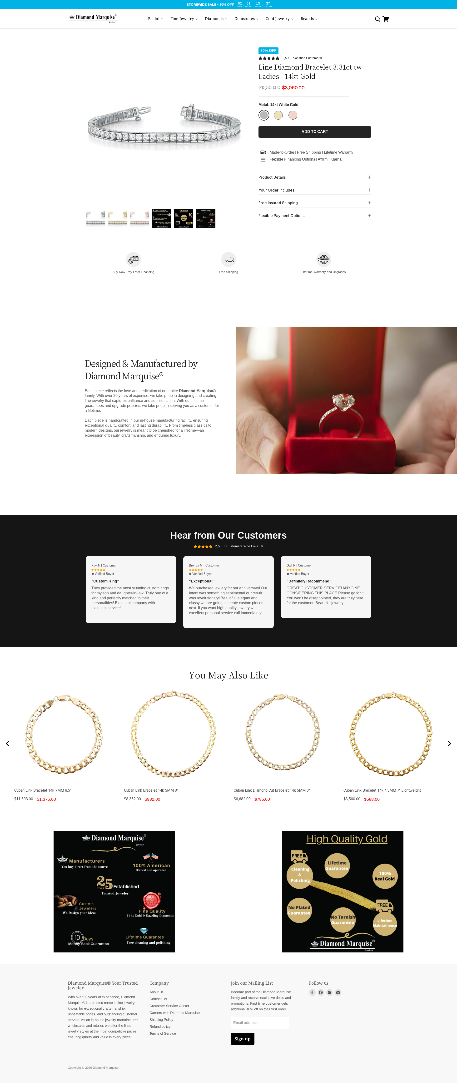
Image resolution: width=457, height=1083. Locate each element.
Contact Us (158, 999)
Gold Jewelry (278, 18)
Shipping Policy (161, 1019)
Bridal (154, 18)
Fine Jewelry (182, 18)
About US (156, 992)
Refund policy (160, 1026)
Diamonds (214, 18)
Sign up (243, 1039)
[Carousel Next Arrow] (449, 743)
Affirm (323, 159)
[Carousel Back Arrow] (7, 743)
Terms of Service (162, 1033)
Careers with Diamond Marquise (174, 1013)
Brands (308, 18)
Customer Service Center (169, 1006)
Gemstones (245, 18)
